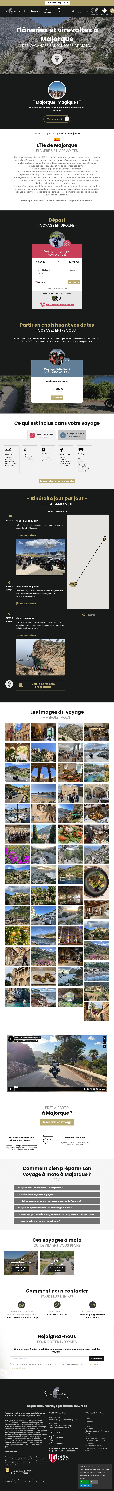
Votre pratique (47, 11)
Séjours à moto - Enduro (95, 1441)
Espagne (56, 133)
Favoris (41, 282)
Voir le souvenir (54, 119)
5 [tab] (63, 67)
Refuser (94, 1482)
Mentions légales (11, 1480)
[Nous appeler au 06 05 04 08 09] (96, 10)
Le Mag (79, 11)
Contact (86, 11)
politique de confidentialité (85, 1364)
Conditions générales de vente (30, 1480)
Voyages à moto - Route (95, 1438)
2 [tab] (53, 67)
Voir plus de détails (28, 535)
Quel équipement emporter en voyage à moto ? (46, 1207)
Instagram (60, 1443)
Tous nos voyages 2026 (57, 2)
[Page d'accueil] (10, 11)
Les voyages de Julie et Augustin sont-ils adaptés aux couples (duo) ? (58, 1214)
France (89, 1424)
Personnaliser (86, 1485)
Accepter (84, 1482)
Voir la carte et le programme (43, 685)
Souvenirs (71, 11)
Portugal (89, 1428)
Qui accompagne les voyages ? (37, 1194)
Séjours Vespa (91, 1443)
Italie (88, 1426)
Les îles (89, 1436)
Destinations (32, 11)
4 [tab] (60, 67)
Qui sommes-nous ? (61, 11)
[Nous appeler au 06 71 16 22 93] (104, 10)
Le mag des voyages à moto (97, 1448)
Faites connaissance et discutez (60, 305)
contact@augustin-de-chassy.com (92, 1316)
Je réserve (74, 282)
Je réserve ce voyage (57, 1122)
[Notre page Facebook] (92, 10)
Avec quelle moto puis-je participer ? (40, 1221)
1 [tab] (50, 67)
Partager (91, 615)
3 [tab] (57, 67)
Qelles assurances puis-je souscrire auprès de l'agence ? (51, 1201)
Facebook (59, 1437)
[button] (73, 584)
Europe (46, 133)
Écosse (89, 1419)
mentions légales (19, 1368)
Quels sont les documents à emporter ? (42, 1187)
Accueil (22, 11)
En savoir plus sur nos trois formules (57, 481)
